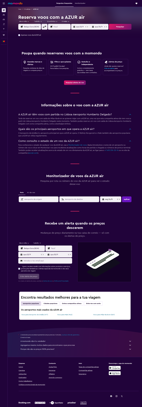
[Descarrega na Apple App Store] (115, 373)
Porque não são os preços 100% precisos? (37, 349)
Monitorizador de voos (77, 145)
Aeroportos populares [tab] (31, 303)
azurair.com (33, 153)
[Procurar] (4, 15)
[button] (3, 3)
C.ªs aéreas (27, 9)
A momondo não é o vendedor (33, 341)
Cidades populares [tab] (50, 303)
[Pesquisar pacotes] (4, 24)
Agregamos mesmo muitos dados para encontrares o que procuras (48, 345)
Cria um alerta (109, 68)
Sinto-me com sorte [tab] (93, 303)
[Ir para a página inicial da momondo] (15, 3)
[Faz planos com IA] (4, 29)
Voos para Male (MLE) (64, 314)
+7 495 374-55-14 (112, 150)
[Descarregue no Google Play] (115, 368)
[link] (75, 82)
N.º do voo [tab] (31, 192)
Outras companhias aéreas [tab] (71, 303)
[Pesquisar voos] (4, 10)
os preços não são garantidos (70, 334)
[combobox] (24, 21)
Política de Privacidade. (61, 281)
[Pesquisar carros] (4, 19)
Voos (19, 9)
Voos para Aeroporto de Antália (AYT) (34, 314)
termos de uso (47, 281)
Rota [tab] (22, 192)
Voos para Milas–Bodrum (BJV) (104, 314)
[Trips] (4, 35)
